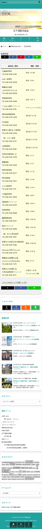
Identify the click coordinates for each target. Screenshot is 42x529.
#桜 (20, 471)
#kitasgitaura (17, 462)
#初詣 (34, 468)
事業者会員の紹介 (16, 46)
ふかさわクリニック (9, 90)
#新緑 (16, 471)
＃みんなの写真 (29, 477)
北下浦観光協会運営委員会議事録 (14, 445)
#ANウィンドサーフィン (8, 462)
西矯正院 (5, 162)
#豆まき (24, 475)
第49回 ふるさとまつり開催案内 (23, 353)
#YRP (7, 464)
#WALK (29, 461)
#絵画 (20, 475)
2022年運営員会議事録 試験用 (17, 448)
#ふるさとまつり (26, 464)
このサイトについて (8, 422)
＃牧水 (19, 479)
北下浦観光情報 (7, 433)
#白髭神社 (6, 475)
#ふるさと (19, 464)
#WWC (3, 464)
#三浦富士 (24, 468)
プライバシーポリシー (9, 425)
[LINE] (37, 57)
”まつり (5, 477)
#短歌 (11, 474)
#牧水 (31, 471)
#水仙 (28, 471)
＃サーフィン (36, 477)
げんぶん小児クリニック (11, 250)
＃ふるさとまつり (15, 477)
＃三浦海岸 (4, 479)
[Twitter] (5, 57)
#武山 (24, 472)
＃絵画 (23, 479)
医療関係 (28, 46)
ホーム (4, 46)
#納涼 (15, 475)
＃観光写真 (29, 479)
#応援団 (13, 471)
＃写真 (9, 479)
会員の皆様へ (6, 430)
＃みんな (22, 477)
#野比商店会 (35, 475)
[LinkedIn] (29, 57)
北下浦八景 (7, 436)
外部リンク (5, 439)
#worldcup (36, 462)
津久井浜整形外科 (8, 114)
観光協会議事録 (7, 442)
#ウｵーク (9, 468)
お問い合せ (5, 416)
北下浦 (8, 477)
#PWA (23, 462)
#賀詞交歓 (29, 475)
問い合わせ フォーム (11, 419)
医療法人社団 (7, 87)
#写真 (30, 468)
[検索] (39, 2)
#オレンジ (16, 468)
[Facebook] (13, 57)
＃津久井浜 (14, 479)
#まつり (33, 464)
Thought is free (32, 520)
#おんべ (12, 464)
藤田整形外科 (7, 218)
